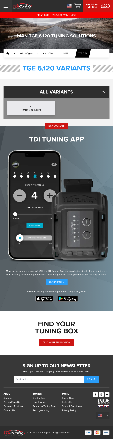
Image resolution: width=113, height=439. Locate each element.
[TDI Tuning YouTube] (107, 394)
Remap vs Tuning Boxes (45, 406)
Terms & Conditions (72, 406)
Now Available (56, 126)
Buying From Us (12, 402)
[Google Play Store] (68, 299)
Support (8, 398)
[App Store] (44, 299)
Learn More (58, 282)
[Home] (22, 6)
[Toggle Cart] (77, 6)
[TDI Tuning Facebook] (95, 394)
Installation (67, 402)
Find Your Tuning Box (56, 342)
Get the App (39, 398)
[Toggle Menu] (6, 6)
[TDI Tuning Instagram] (101, 394)
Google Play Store (77, 291)
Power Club (68, 398)
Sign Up (91, 379)
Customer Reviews (13, 406)
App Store (59, 291)
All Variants (56, 91)
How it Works (39, 402)
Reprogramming (41, 410)
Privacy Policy (69, 410)
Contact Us (9, 410)
